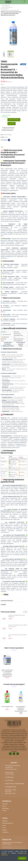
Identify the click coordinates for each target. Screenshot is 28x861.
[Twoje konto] (26, 2)
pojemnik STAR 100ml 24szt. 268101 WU (17, 635)
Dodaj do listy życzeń (7, 130)
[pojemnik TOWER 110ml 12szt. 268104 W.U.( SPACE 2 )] (4, 628)
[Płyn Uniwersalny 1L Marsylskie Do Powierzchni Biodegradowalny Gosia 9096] (20, 697)
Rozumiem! (22, 858)
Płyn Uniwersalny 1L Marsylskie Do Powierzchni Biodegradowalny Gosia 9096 (21, 709)
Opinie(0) (3, 604)
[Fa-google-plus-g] (14, 754)
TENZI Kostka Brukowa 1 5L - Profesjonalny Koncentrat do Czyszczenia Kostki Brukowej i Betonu (7, 673)
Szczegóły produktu (7, 600)
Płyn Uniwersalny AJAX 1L (7, 707)
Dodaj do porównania (8, 128)
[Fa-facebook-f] (10, 754)
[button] (2, 33)
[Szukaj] (21, 2)
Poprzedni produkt (22, 10)
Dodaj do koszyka (14, 119)
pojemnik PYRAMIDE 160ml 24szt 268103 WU (17, 616)
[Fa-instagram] (18, 754)
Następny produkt (26, 10)
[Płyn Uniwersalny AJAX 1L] (7, 697)
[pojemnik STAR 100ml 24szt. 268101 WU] (4, 638)
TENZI (6, 137)
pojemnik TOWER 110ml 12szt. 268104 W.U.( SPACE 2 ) (18, 625)
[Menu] (1, 2)
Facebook (9, 140)
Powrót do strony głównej (24, 10)
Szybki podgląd (10, 661)
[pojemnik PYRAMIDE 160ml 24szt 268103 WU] (4, 619)
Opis (2, 147)
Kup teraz (11, 123)
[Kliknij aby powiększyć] (3, 47)
